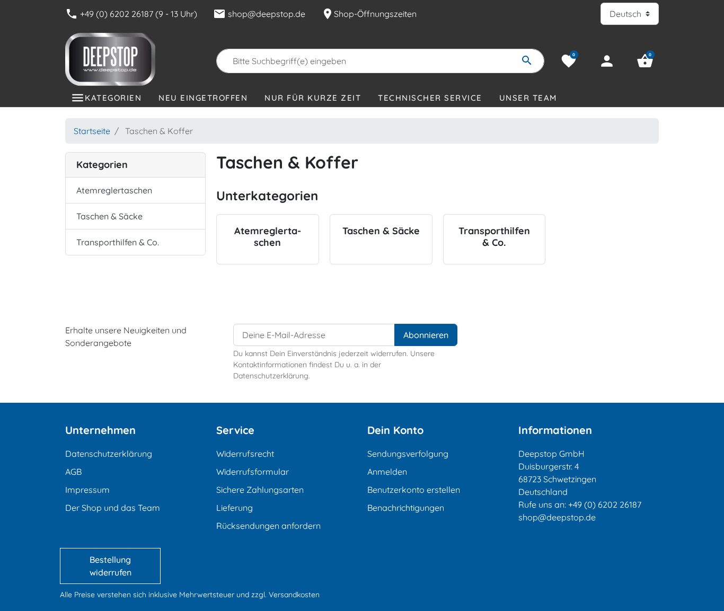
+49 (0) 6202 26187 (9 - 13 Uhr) (131, 13)
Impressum (87, 489)
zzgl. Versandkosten (285, 594)
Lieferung (234, 507)
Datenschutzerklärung (108, 453)
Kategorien (113, 98)
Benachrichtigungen (405, 507)
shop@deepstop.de (259, 13)
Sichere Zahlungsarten (260, 489)
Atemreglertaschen (114, 190)
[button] (645, 61)
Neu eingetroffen (203, 98)
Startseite (92, 131)
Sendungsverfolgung (407, 453)
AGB (73, 471)
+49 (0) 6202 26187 (604, 504)
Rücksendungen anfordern (268, 525)
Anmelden (387, 471)
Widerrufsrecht (245, 453)
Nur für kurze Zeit (312, 98)
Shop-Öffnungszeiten (369, 13)
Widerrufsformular (252, 471)
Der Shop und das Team (112, 507)
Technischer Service (430, 98)
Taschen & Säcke (109, 216)
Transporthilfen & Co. (117, 242)
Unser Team (528, 98)
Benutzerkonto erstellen (413, 489)
